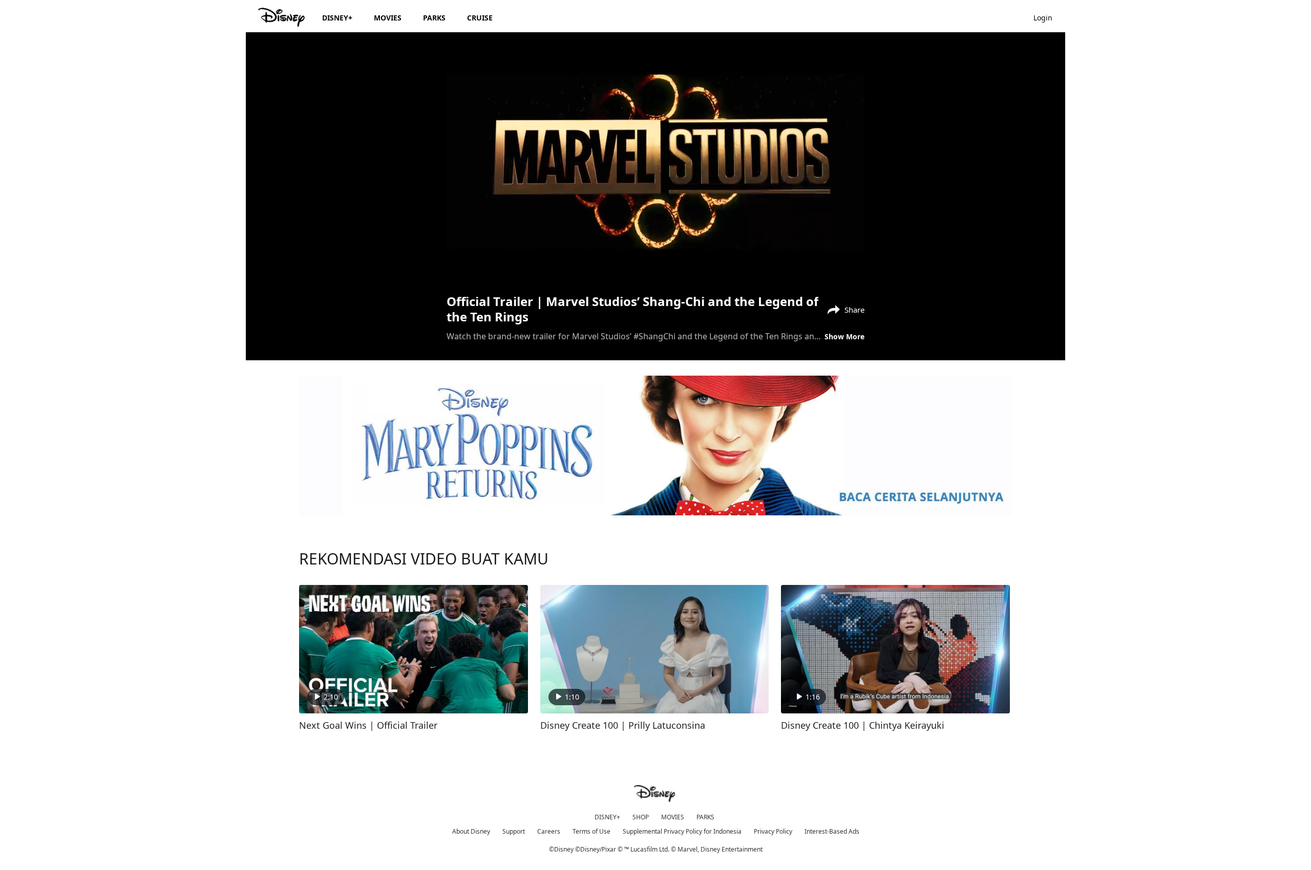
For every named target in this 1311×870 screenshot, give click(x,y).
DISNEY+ (607, 817)
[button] (1048, 17)
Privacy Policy (773, 831)
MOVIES (672, 817)
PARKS (705, 817)
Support (513, 831)
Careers (548, 831)
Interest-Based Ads (832, 831)
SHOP (640, 817)
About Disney (471, 831)
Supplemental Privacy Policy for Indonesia (682, 831)
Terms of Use (591, 831)
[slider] (655, 251)
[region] (655, 162)
